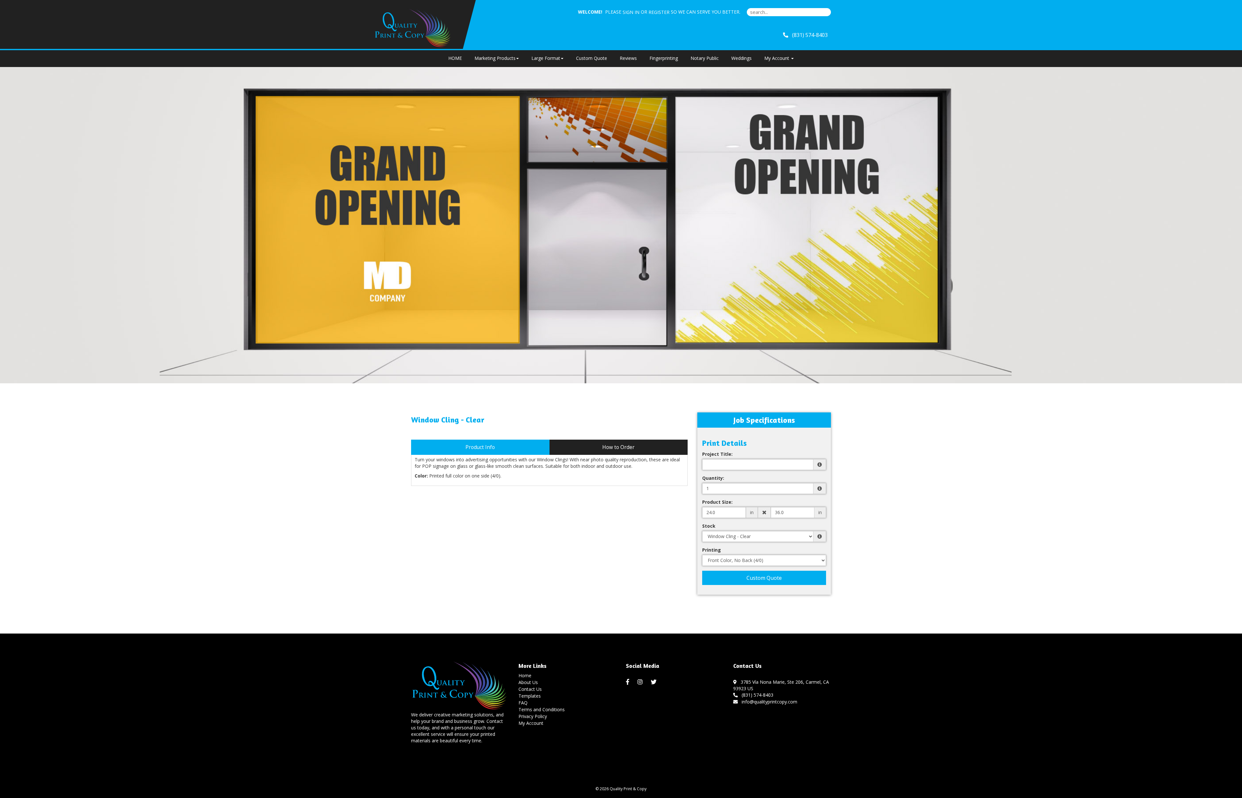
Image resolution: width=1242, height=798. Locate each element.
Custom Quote (591, 58)
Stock (708, 526)
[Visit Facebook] (628, 682)
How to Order (618, 447)
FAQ (523, 703)
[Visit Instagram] (640, 682)
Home (524, 675)
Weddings (741, 58)
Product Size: (717, 502)
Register (659, 12)
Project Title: (717, 454)
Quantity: (713, 478)
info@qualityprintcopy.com (768, 702)
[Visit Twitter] (654, 682)
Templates (529, 696)
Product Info (480, 447)
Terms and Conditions (541, 709)
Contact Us (530, 689)
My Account (530, 723)
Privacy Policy (532, 716)
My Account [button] (777, 58)
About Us (528, 682)
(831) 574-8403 (756, 695)
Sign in (631, 12)
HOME (455, 58)
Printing (711, 550)
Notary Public (705, 58)
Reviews (628, 58)
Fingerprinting (663, 58)
